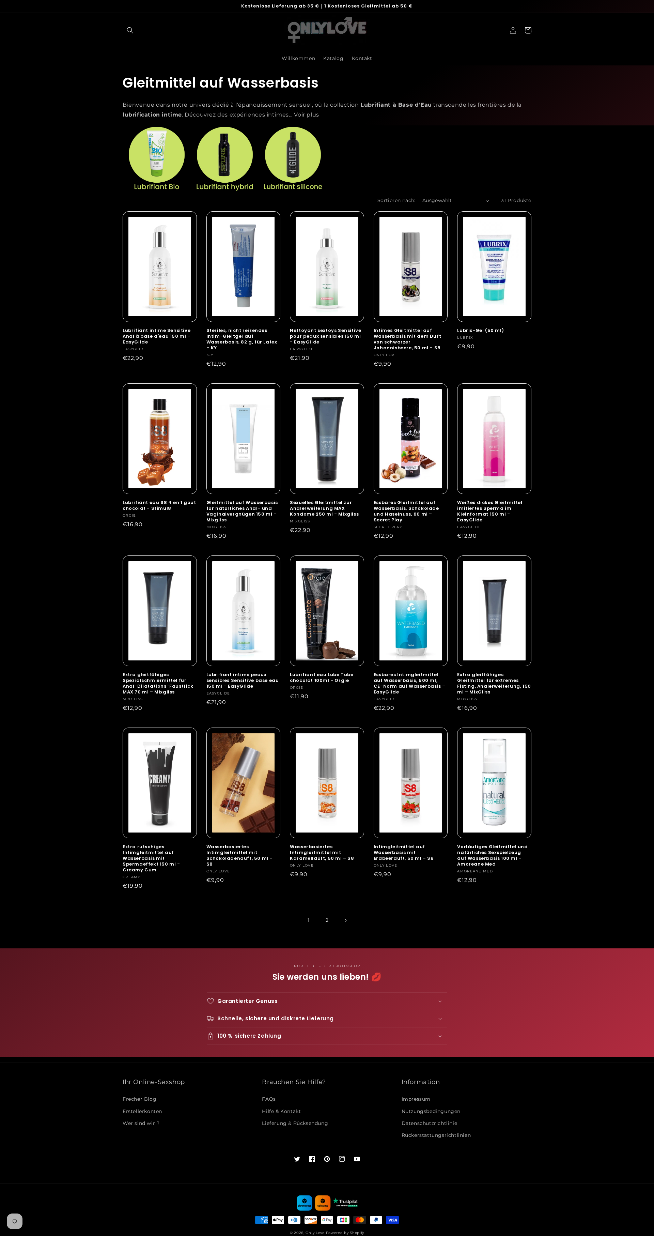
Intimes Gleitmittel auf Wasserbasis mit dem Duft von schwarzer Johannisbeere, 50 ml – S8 (407, 339)
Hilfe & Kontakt (281, 1111)
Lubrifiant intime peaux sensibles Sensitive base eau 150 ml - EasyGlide (242, 680)
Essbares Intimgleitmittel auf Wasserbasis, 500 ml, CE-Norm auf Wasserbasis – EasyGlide (410, 683)
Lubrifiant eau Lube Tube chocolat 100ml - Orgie (321, 678)
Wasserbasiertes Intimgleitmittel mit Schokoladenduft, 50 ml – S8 (239, 855)
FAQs (269, 1099)
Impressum (416, 1099)
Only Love (315, 1233)
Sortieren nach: (396, 200)
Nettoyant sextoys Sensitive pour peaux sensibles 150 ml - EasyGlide (325, 336)
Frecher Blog (139, 1099)
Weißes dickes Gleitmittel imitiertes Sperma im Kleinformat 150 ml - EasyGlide (489, 511)
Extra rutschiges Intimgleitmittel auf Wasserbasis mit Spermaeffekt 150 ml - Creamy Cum (151, 858)
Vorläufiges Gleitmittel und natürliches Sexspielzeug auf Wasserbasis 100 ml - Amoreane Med (492, 855)
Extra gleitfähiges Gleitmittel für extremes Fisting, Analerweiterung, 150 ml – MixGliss (494, 683)
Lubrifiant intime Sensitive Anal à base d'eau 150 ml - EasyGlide (156, 336)
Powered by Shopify (345, 1233)
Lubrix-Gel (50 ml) (480, 331)
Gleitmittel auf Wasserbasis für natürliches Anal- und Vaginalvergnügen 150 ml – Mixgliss (242, 511)
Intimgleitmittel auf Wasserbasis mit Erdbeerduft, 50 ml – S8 (404, 852)
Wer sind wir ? (141, 1123)
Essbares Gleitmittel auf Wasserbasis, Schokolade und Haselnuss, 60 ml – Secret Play (406, 511)
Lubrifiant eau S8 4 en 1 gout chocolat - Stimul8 (159, 506)
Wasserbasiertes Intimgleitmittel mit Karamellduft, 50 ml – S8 (322, 852)
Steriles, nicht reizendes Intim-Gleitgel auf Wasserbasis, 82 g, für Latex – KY (241, 339)
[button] (130, 30)
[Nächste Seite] (345, 920)
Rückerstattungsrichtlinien (436, 1135)
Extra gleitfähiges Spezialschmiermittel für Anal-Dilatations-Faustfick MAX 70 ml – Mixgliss (158, 683)
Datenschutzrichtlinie (429, 1123)
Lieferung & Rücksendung (295, 1123)
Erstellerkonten (142, 1111)
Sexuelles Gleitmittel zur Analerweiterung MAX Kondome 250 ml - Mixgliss (324, 508)
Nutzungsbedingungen (431, 1111)
